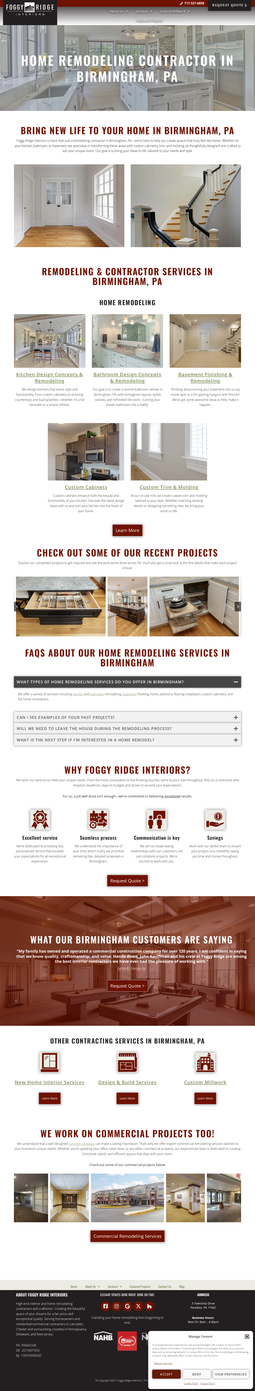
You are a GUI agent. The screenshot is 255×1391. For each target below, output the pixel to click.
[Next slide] (238, 606)
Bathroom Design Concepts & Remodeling (127, 377)
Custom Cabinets (86, 487)
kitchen (78, 694)
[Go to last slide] (17, 606)
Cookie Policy (191, 1383)
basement (130, 694)
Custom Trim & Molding (169, 487)
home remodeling (124, 1317)
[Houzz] (149, 1306)
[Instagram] (117, 1306)
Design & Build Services (127, 1082)
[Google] (127, 1306)
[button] (247, 1337)
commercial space (82, 1143)
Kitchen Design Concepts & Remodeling (49, 377)
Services (142, 11)
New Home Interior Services (49, 1082)
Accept (166, 1374)
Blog (181, 1286)
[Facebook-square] (106, 1306)
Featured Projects (149, 20)
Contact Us (164, 1286)
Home (74, 1286)
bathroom (97, 694)
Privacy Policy (207, 1383)
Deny (196, 1374)
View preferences (231, 1374)
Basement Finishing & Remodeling (205, 377)
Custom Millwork (173, 11)
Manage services (163, 1363)
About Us (117, 11)
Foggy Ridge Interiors (129, 1380)
